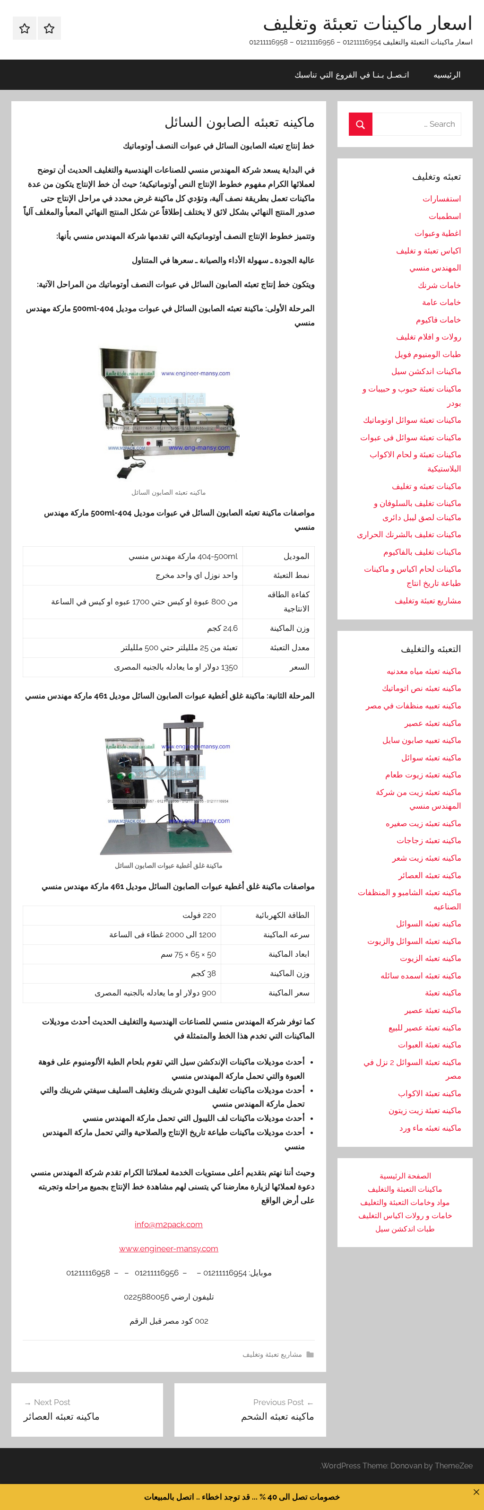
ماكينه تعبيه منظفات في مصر (413, 705)
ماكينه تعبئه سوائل (431, 757)
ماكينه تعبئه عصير (433, 723)
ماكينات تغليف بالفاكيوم (422, 552)
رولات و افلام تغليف (428, 336)
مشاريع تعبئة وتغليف (272, 1354)
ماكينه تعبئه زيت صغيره (423, 823)
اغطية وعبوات (438, 233)
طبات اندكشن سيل (405, 1229)
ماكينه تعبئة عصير (433, 1010)
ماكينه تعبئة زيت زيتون (425, 1110)
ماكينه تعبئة (443, 992)
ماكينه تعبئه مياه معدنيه (424, 671)
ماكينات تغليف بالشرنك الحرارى (409, 534)
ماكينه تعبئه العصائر (429, 875)
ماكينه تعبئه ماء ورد (430, 1128)
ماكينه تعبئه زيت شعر (426, 858)
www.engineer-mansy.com (168, 1248)
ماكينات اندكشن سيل (426, 371)
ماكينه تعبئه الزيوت (430, 958)
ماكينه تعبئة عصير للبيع (425, 1027)
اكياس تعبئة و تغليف (428, 250)
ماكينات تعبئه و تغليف (426, 486)
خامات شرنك (439, 285)
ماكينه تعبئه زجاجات (429, 840)
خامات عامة (441, 302)
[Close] (476, 1492)
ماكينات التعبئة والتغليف (405, 1189)
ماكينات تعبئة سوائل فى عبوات (410, 437)
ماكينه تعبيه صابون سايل (421, 740)
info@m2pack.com (169, 1224)
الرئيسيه (447, 74)
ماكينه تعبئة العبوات (429, 1044)
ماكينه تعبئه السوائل (428, 923)
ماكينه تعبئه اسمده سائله (420, 975)
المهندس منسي (435, 267)
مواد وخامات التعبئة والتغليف (405, 1202)
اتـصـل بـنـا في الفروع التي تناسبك (351, 74)
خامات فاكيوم (438, 319)
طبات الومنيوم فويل (428, 354)
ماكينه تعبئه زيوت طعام (423, 774)
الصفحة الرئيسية (405, 1176)
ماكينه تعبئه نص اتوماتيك (421, 688)
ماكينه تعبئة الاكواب (429, 1093)
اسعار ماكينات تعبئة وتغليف (368, 23)
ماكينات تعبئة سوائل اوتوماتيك (412, 420)
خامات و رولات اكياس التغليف (405, 1216)
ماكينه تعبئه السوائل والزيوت (414, 941)
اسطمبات (445, 216)
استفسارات (442, 198)
